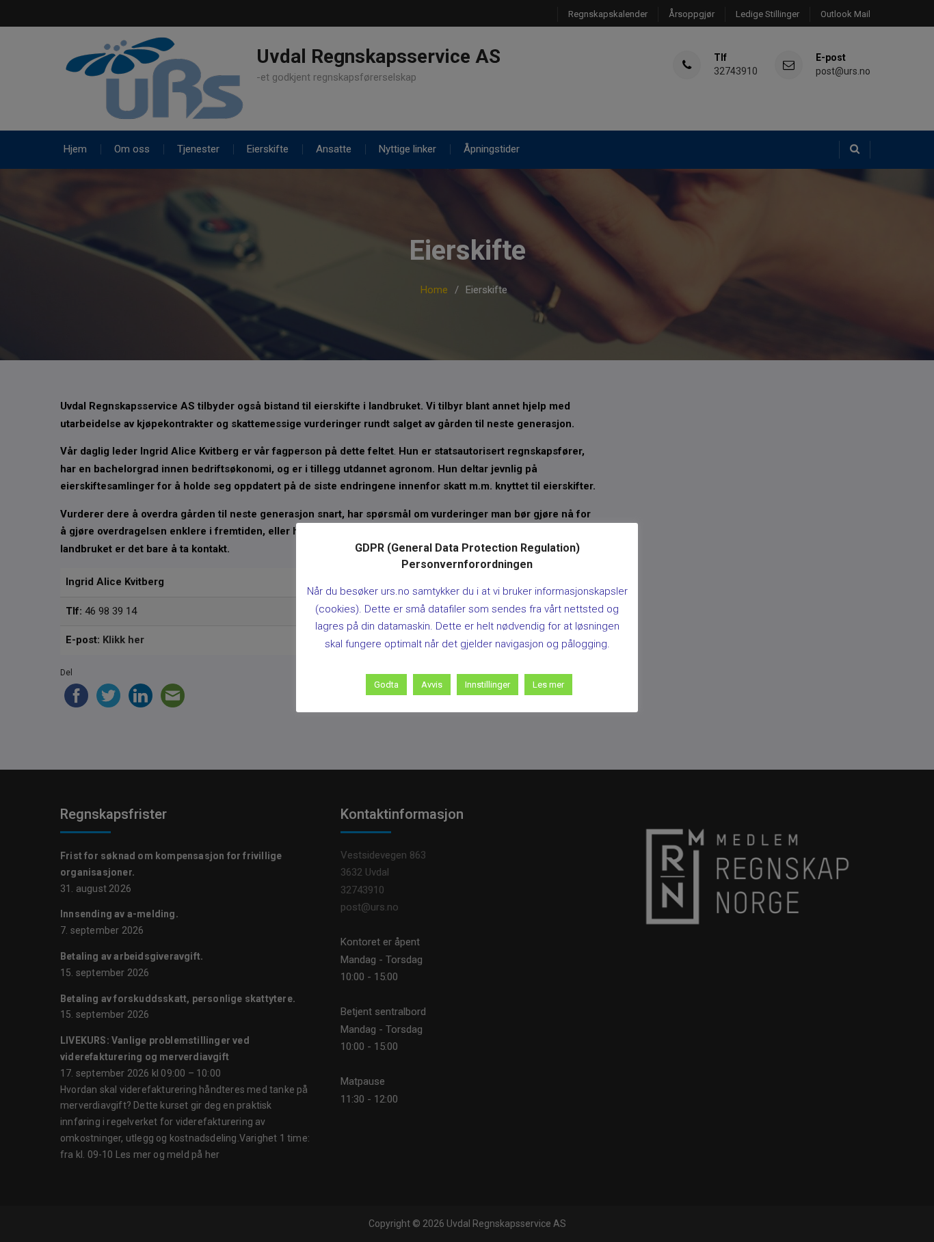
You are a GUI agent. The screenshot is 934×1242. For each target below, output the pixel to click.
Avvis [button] (431, 684)
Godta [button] (386, 684)
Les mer (548, 684)
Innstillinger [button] (487, 684)
